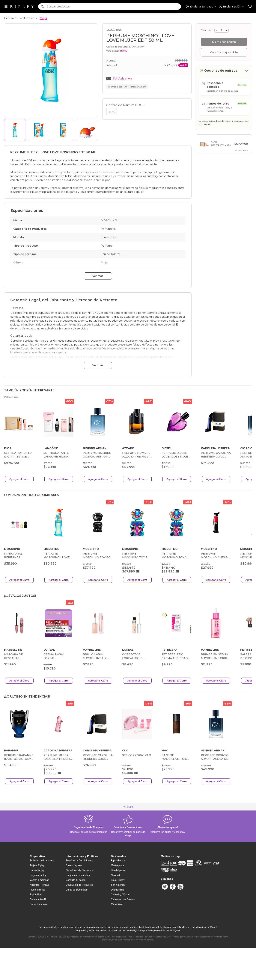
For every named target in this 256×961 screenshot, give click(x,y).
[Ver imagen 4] (87, 130)
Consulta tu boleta (75, 880)
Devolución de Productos (79, 884)
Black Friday (118, 880)
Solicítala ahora (122, 78)
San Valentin (118, 884)
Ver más (97, 276)
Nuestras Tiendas (39, 884)
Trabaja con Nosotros (41, 860)
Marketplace (117, 865)
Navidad (115, 875)
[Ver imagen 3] (63, 130)
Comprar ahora (224, 42)
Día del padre (118, 870)
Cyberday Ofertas (120, 894)
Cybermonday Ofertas (123, 899)
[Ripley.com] (22, 6)
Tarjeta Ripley (37, 865)
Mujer (43, 18)
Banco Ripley (37, 870)
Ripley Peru (36, 894)
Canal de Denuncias (77, 889)
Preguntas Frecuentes (78, 875)
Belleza (9, 18)
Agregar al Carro (19, 479)
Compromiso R (38, 899)
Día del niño (117, 889)
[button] (250, 6)
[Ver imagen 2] (39, 130)
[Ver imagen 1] (15, 130)
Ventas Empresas (39, 880)
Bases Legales (74, 865)
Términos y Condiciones (79, 860)
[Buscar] (42, 6)
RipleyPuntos (118, 860)
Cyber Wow (117, 904)
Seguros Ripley (38, 875)
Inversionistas (37, 889)
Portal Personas (38, 904)
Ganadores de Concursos (79, 870)
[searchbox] (113, 6)
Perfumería (26, 18)
